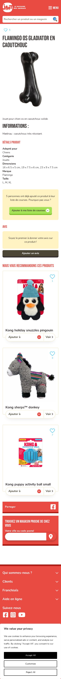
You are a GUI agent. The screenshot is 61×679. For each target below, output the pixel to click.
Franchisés (10, 590)
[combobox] (30, 19)
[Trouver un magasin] (51, 536)
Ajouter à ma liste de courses (28, 210)
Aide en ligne (12, 599)
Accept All (30, 655)
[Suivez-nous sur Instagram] (13, 615)
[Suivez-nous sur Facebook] (5, 615)
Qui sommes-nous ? (17, 572)
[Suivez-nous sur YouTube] (22, 615)
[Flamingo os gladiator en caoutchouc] (30, 79)
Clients (8, 581)
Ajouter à (20, 338)
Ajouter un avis (30, 253)
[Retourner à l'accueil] (14, 14)
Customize (30, 664)
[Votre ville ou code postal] (30, 536)
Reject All (30, 672)
